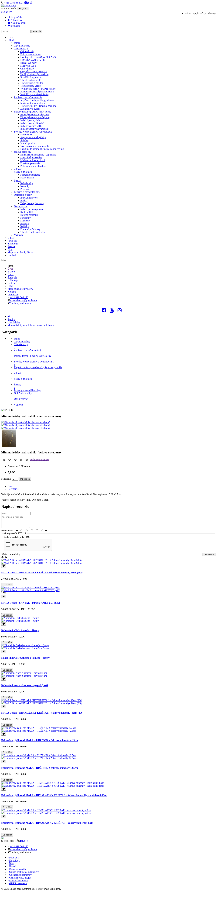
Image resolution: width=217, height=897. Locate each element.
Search (36, 31)
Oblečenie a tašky (23, 194)
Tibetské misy (21, 48)
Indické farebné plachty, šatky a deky (32, 111)
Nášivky (24, 226)
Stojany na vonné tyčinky (33, 137)
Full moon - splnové (30, 54)
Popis (10, 486)
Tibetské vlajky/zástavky (32, 232)
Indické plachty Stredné (32, 123)
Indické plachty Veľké (31, 126)
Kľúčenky (25, 217)
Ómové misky (27, 68)
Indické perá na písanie (31, 209)
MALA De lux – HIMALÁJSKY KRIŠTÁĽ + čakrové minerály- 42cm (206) (42, 712)
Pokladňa (15, 25)
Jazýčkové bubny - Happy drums (37, 100)
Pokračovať (209, 554)
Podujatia (12, 240)
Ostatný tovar (20, 206)
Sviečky (24, 140)
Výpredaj (18, 235)
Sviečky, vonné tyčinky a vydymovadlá (34, 363)
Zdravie (18, 169)
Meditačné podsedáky (31, 157)
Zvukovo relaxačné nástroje (28, 97)
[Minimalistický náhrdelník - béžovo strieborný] (25, 422)
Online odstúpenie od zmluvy (24, 872)
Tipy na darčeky (22, 45)
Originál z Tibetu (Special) (33, 71)
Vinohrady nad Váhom (20, 303)
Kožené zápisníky (29, 214)
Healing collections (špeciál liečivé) (38, 57)
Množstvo (6, 478)
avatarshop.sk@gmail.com (23, 300)
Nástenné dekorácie (30, 174)
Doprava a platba (17, 869)
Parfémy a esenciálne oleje (27, 192)
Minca (17, 42)
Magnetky (25, 220)
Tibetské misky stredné (31, 83)
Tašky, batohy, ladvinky (32, 203)
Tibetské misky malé (30, 80)
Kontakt (12, 255)
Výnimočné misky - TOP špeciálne (37, 88)
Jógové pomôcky (22, 151)
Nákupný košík (18, 23)
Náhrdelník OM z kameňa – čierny (20, 630)
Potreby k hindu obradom (33, 166)
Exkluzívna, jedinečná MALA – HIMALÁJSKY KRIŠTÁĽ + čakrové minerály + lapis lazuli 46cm (54, 795)
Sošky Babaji (27, 177)
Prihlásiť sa (16, 20)
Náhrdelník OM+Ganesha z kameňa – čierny (25, 657)
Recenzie (13, 489)
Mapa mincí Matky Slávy (20, 252)
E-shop (11, 271)
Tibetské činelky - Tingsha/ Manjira (38, 106)
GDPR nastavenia (18, 883)
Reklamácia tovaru (18, 880)
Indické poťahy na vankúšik (34, 128)
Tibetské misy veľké (30, 85)
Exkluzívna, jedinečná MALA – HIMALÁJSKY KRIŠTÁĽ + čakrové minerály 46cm (47, 822)
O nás (11, 237)
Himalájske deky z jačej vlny (34, 114)
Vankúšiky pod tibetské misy (34, 94)
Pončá (23, 200)
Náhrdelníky (26, 183)
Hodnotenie (7, 530)
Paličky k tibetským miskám (34, 74)
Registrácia (16, 17)
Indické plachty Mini (30, 120)
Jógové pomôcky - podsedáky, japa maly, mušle (38, 369)
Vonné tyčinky (27, 143)
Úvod (10, 37)
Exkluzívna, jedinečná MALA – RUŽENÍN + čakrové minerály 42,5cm (39, 740)
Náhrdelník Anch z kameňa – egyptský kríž (24, 685)
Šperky (17, 180)
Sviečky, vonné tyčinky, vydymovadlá (33, 131)
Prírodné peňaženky (30, 229)
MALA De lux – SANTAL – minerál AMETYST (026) (30, 602)
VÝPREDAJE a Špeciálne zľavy (37, 91)
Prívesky (24, 189)
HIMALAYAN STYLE (32, 60)
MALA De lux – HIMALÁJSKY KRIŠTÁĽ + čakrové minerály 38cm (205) (41, 572)
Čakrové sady (27, 51)
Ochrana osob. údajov (20, 877)
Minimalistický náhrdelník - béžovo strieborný (31, 325)
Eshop (11, 40)
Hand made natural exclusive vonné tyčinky (42, 149)
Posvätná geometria (30, 163)
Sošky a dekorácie (23, 171)
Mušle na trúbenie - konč (32, 103)
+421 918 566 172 (13, 2)
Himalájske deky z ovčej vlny (35, 117)
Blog (10, 249)
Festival (11, 246)
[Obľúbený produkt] (3, 566)
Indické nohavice (28, 197)
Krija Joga (13, 243)
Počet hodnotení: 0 (39, 459)
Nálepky (24, 223)
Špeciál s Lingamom (30, 77)
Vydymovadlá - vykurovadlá (34, 146)
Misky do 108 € (28, 65)
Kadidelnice (26, 134)
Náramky (25, 186)
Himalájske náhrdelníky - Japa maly (38, 154)
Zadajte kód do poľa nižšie (17, 537)
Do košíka (25, 479)
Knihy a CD (26, 212)
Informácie (13, 294)
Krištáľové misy (28, 62)
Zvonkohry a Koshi (30, 108)
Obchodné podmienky (20, 874)
